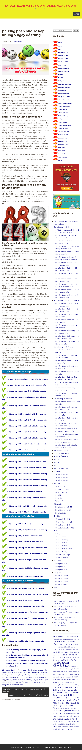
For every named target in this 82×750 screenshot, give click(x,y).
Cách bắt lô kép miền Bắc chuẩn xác (33, 672)
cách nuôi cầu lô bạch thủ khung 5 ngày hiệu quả (27, 660)
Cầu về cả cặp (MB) (63, 100)
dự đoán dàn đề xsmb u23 (60, 674)
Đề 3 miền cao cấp (61, 450)
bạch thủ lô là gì (59, 636)
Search (76, 30)
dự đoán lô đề (72, 674)
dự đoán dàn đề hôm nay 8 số (66, 669)
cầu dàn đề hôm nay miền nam (69, 649)
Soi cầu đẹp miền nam (63, 399)
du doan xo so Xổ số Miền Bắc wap (66, 660)
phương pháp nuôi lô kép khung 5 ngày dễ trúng (26, 680)
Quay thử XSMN (62, 150)
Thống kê (61, 81)
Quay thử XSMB (62, 147)
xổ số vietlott (62, 65)
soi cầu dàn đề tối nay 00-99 (71, 713)
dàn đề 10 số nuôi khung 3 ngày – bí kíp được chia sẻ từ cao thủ (25, 690)
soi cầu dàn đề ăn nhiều (59, 716)
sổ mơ (56, 587)
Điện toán (58, 504)
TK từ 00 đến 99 (63, 135)
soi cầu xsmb (63, 721)
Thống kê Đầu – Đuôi (64, 125)
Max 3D (60, 74)
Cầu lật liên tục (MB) (64, 97)
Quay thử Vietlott (63, 157)
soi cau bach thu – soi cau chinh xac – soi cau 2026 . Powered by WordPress (41, 747)
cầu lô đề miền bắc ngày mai (64, 652)
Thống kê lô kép (63, 116)
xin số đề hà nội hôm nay (72, 726)
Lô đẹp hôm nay (66, 679)
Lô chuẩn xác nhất (9, 670)
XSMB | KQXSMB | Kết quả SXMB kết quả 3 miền (28, 695)
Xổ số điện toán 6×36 (63, 507)
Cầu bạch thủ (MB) (63, 93)
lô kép (4, 675)
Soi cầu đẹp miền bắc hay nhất (66, 300)
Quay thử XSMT (62, 154)
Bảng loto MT (60, 567)
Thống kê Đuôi (62, 122)
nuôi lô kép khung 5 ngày (17, 677)
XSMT (60, 49)
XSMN (60, 46)
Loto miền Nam (62, 141)
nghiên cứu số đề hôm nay (67, 682)
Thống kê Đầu (62, 119)
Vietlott (57, 483)
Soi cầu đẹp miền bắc (62, 227)
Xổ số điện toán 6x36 (64, 84)
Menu (76, 14)
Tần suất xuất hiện (63, 131)
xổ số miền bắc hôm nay (62, 729)
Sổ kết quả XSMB (63, 55)
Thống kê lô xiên (63, 112)
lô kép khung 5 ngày (16, 675)
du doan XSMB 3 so (61, 664)
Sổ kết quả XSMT (63, 62)
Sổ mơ (60, 160)
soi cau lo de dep (63, 687)
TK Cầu (57, 516)
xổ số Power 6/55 (63, 71)
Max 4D (60, 77)
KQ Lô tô (57, 561)
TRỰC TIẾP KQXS (61, 456)
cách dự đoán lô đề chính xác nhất (69, 639)
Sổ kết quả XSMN (63, 58)
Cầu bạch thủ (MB (62, 519)
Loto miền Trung (63, 144)
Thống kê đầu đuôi (64, 106)
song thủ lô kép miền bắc (12, 685)
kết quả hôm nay (63, 52)
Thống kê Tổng (63, 128)
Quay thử (58, 573)
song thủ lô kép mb (37, 682)
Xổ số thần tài (62, 90)
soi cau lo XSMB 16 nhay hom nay (63, 696)
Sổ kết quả (58, 471)
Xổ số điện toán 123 (64, 87)
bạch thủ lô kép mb (31, 670)
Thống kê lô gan (63, 109)
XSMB (60, 43)
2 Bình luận (17, 41)
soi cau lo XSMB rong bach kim (64, 706)
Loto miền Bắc (62, 138)
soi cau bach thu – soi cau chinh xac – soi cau (41, 6)
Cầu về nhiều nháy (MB (64, 528)
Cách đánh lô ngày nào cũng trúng (64, 642)
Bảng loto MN (61, 570)
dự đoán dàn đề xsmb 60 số (71, 671)
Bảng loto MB (61, 564)
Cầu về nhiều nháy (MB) (65, 103)
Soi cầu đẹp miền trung (63, 347)
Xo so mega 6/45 (63, 68)
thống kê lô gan (61, 534)
